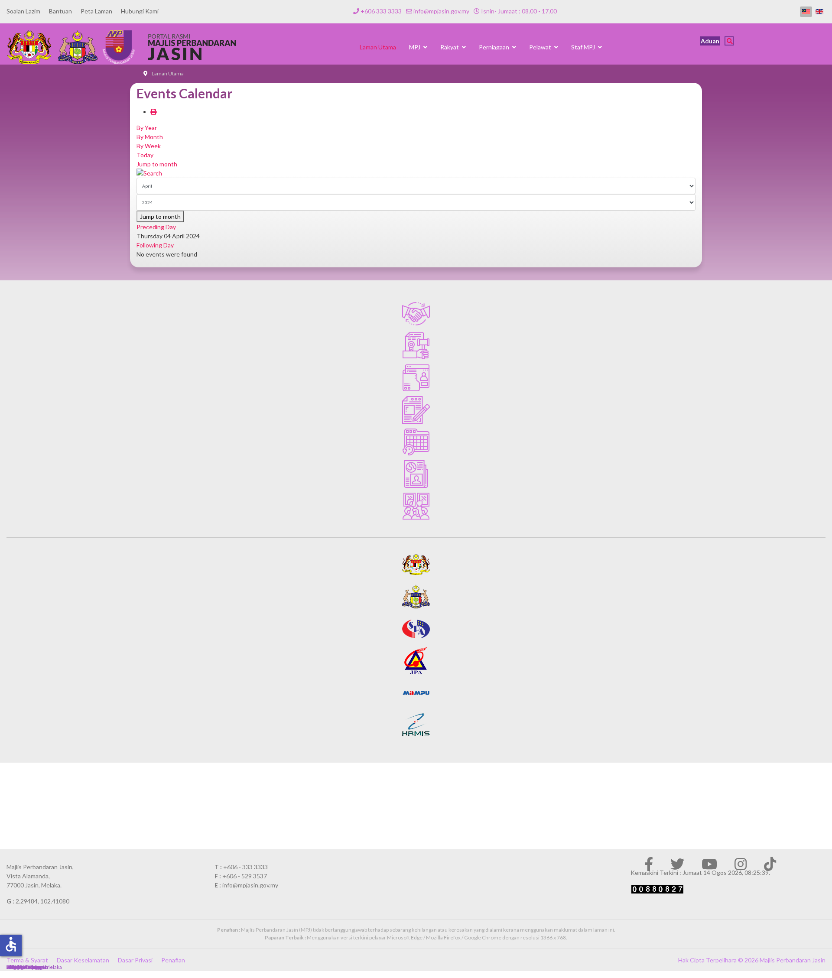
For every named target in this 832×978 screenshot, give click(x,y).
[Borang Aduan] (416, 410)
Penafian (173, 960)
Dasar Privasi (135, 960)
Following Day (155, 245)
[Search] (416, 173)
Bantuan (60, 11)
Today (144, 155)
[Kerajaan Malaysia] (416, 564)
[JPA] (416, 661)
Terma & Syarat (27, 960)
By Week (148, 145)
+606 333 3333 (381, 11)
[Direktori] (416, 378)
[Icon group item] (648, 863)
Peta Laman (96, 11)
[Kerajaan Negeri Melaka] (416, 597)
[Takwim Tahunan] (416, 442)
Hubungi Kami (140, 11)
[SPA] (416, 629)
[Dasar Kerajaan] (416, 346)
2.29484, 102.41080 (42, 901)
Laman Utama (378, 47)
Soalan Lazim (23, 11)
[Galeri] (416, 506)
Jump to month (156, 164)
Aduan (710, 41)
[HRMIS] (416, 725)
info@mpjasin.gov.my (441, 11)
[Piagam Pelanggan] (416, 314)
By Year (146, 127)
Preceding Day (156, 227)
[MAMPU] (416, 693)
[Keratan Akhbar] (416, 474)
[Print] (153, 111)
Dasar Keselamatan (83, 960)
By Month (149, 136)
